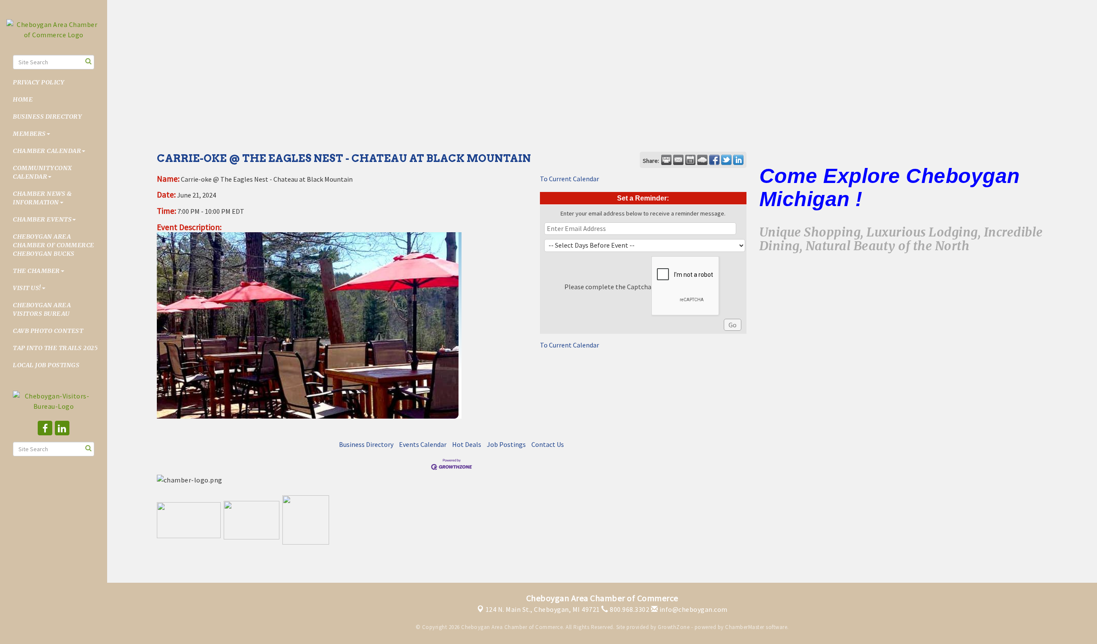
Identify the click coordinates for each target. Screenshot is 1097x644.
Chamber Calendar (47, 151)
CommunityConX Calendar (42, 172)
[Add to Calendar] (690, 160)
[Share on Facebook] (714, 160)
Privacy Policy (38, 82)
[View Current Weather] (702, 160)
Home (23, 99)
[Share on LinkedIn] (738, 160)
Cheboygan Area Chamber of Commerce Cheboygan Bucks (53, 245)
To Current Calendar (569, 178)
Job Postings (506, 444)
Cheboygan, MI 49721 (543, 609)
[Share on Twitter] (726, 160)
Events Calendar (423, 444)
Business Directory (47, 116)
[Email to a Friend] (678, 160)
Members (29, 134)
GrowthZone (673, 627)
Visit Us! (27, 288)
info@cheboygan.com (693, 609)
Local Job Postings (46, 365)
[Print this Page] (666, 160)
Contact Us (547, 444)
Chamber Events (42, 219)
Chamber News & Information (42, 198)
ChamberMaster (744, 627)
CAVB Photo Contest (48, 331)
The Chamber (36, 271)
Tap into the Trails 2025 (55, 348)
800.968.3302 (628, 609)
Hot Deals (466, 444)
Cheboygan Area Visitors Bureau (42, 309)
